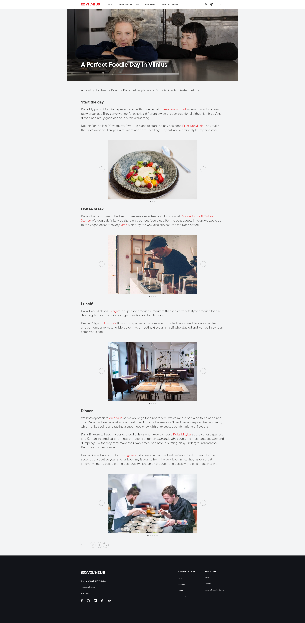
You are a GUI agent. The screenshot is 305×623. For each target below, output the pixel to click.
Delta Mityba (182, 434)
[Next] (203, 169)
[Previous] (101, 169)
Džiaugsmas (128, 455)
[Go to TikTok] (102, 600)
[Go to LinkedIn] (95, 600)
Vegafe (115, 311)
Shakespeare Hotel (173, 109)
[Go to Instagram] (89, 600)
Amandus (115, 418)
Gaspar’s (110, 323)
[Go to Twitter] (106, 545)
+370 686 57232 (88, 593)
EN (220, 4)
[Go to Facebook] (99, 545)
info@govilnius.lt (88, 587)
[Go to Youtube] (109, 600)
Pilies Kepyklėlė (193, 126)
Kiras (123, 225)
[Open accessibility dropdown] (211, 4)
